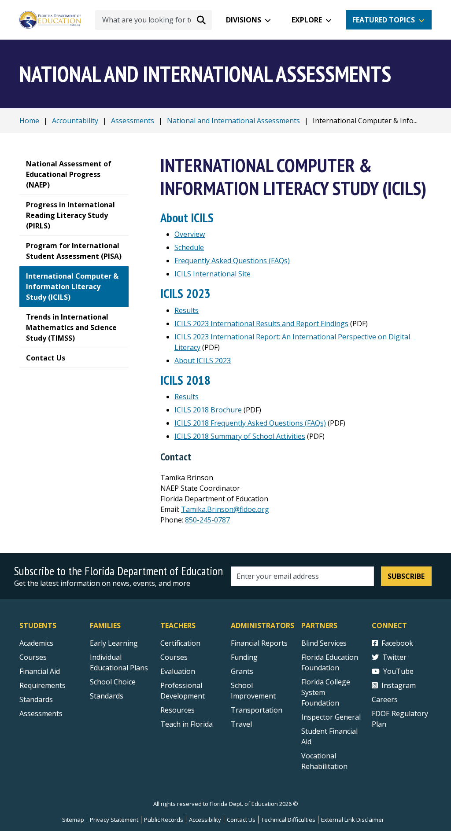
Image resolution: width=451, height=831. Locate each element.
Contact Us (241, 820)
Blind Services (324, 643)
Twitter (394, 657)
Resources (177, 710)
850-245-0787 (207, 520)
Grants (242, 671)
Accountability (75, 120)
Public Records (163, 820)
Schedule (189, 247)
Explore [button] (307, 20)
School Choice (113, 682)
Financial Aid (39, 671)
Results (186, 310)
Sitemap (73, 820)
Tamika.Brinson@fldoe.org (225, 509)
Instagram (398, 685)
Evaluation (177, 671)
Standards (36, 699)
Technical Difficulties (288, 820)
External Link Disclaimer (352, 820)
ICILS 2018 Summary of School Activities (239, 436)
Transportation (256, 710)
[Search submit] (201, 20)
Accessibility (205, 820)
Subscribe (406, 576)
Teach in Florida (186, 724)
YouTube (398, 671)
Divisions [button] (243, 20)
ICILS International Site (212, 274)
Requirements (42, 685)
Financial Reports (259, 643)
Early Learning (114, 643)
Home (29, 120)
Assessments (132, 120)
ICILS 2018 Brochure (208, 410)
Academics (36, 643)
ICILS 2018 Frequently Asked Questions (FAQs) (250, 423)
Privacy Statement (114, 820)
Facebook (397, 643)
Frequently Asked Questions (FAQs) (232, 260)
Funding (244, 657)
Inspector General (331, 717)
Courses (33, 657)
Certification (180, 643)
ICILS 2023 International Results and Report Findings (261, 323)
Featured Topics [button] (383, 20)
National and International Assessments (233, 120)
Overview (189, 234)
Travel (241, 724)
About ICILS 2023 (202, 360)
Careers (385, 699)
